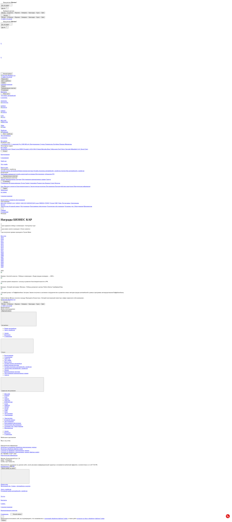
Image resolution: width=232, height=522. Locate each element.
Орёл (42, 12)
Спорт (52, 183)
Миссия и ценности (10, 186)
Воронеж (17, 12)
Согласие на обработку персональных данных (15, 450)
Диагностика (5, 206)
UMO (56, 203)
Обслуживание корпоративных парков (34, 179)
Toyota (3, 149)
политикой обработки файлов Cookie (55, 518)
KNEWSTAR (31, 203)
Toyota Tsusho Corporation (29, 183)
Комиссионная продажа (25, 171)
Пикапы (62, 144)
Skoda (39, 149)
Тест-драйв (7, 360)
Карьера (47, 183)
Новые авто (4, 79)
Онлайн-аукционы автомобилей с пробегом (47, 171)
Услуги (3, 86)
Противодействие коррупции (64, 186)
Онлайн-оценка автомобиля (9, 171)
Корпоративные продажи (13, 179)
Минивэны (68, 144)
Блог (2, 186)
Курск (38, 12)
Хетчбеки (56, 144)
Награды (57, 183)
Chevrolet (68, 149)
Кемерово (24, 12)
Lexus (17, 149)
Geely (9, 149)
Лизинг (3, 179)
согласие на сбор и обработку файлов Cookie (90, 518)
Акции (6, 333)
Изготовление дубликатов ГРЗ (44, 174)
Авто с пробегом (6, 81)
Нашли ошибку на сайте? (8, 468)
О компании (4, 90)
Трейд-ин (7, 358)
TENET (47, 203)
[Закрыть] (15, 476)
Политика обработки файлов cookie (12, 449)
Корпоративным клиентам (8, 88)
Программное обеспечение (38, 206)
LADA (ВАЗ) (33, 149)
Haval (83, 149)
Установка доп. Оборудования (74, 206)
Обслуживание (25, 206)
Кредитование (8, 355)
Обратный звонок (6, 311)
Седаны (42, 144)
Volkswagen (54, 149)
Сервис (3, 82)
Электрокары (75, 203)
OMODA (42, 203)
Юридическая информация (82, 186)
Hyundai (26, 149)
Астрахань (10, 12)
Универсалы (49, 144)
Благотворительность (23, 186)
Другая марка (66, 203)
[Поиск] (14, 41)
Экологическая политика (38, 186)
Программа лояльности (8, 174)
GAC (79, 149)
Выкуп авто (8, 362)
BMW (21, 149)
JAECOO (23, 203)
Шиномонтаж (88, 206)
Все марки (4, 147)
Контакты (4, 92)
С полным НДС (6, 144)
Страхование (8, 357)
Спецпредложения (6, 84)
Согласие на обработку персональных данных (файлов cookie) (20, 452)
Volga (60, 203)
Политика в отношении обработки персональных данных (19, 447)
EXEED (9, 203)
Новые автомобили (10, 328)
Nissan (13, 149)
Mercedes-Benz (46, 149)
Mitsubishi (74, 149)
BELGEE (3, 203)
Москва (3, 12)
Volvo (63, 149)
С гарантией (15, 144)
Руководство (41, 183)
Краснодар (32, 12)
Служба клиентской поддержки (25, 174)
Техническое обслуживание (55, 206)
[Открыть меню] (2, 208)
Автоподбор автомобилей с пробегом (72, 171)
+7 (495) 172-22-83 (6, 19)
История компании (15, 183)
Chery (86, 149)
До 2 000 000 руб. (24, 144)
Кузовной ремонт (14, 206)
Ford (59, 149)
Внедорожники (35, 144)
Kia (6, 149)
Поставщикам (50, 186)
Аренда (48, 179)
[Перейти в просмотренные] (14, 71)
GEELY (18, 203)
